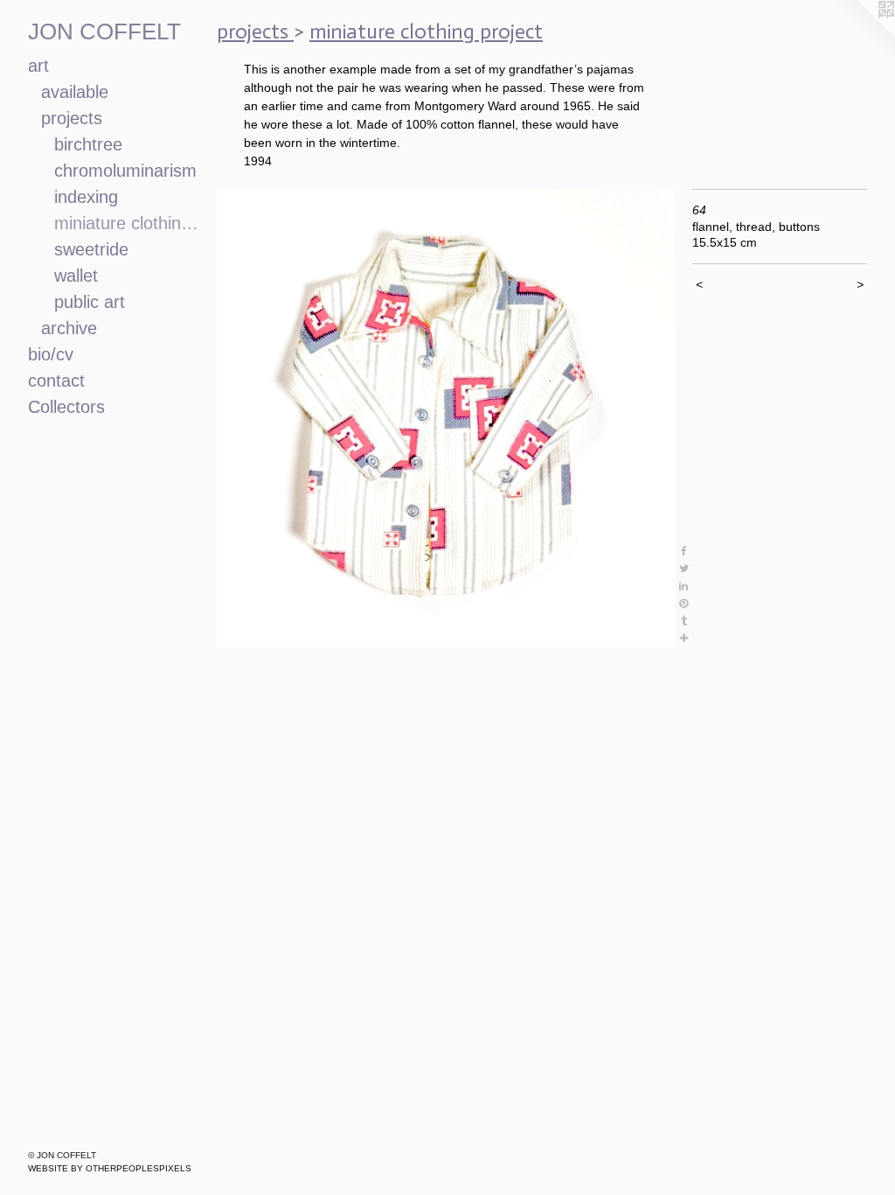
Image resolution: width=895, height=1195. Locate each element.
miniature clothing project (128, 223)
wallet (76, 275)
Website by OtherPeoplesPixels (109, 1168)
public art (89, 301)
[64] (446, 418)
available (74, 91)
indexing (86, 196)
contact (56, 380)
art (38, 65)
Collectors (66, 406)
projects (71, 118)
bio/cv (50, 354)
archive (69, 328)
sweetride (91, 249)
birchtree (88, 144)
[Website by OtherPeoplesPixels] (860, 35)
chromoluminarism (125, 170)
